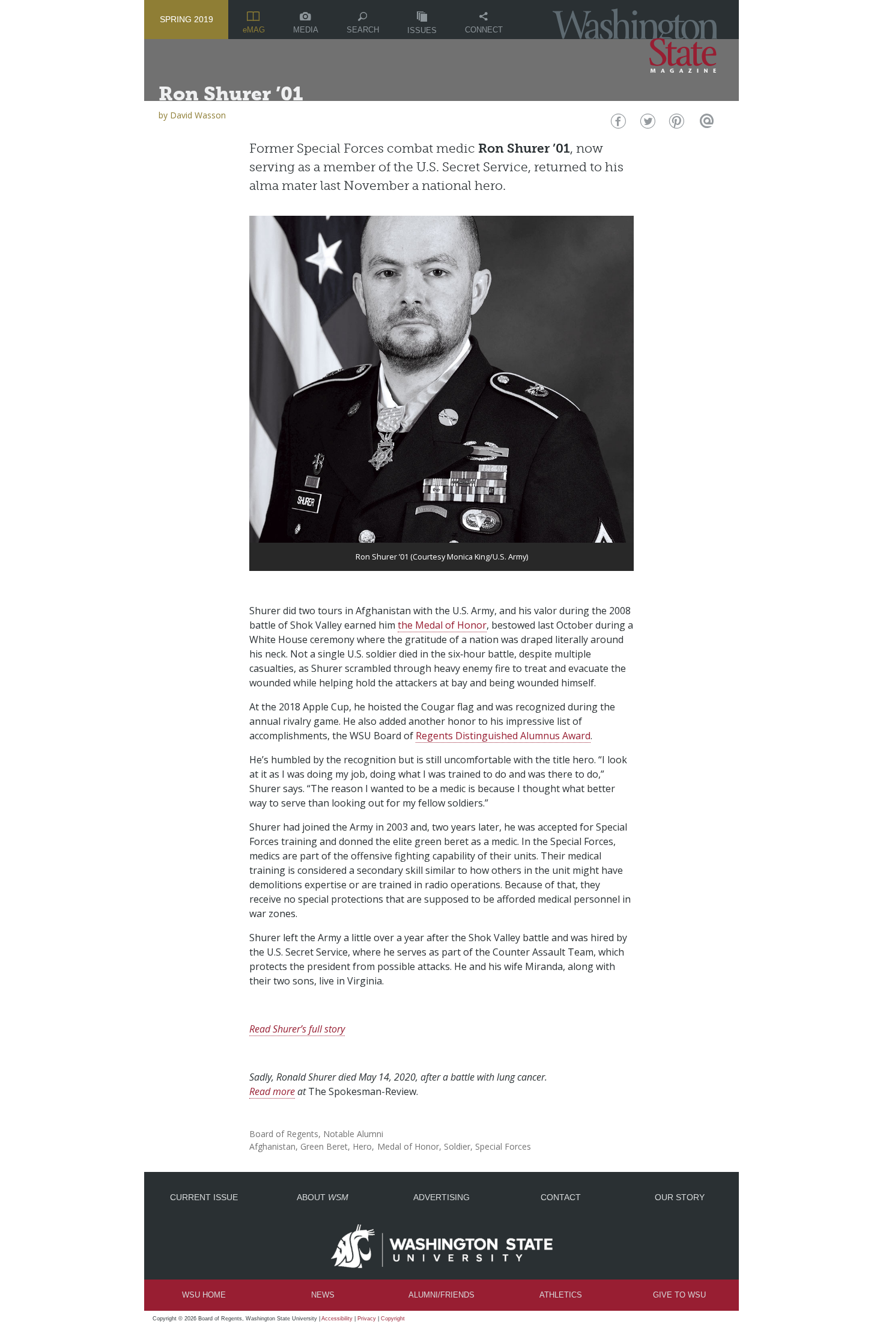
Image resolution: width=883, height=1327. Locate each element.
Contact (561, 1197)
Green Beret (324, 1146)
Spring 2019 (186, 19)
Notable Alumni (353, 1133)
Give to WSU (679, 1294)
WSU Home (204, 1294)
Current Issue (204, 1197)
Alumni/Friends (441, 1294)
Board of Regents (283, 1133)
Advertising (441, 1197)
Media (305, 29)
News (323, 1294)
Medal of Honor (408, 1146)
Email (704, 124)
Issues (422, 30)
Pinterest (675, 124)
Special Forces (503, 1146)
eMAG (254, 29)
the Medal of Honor (442, 625)
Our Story (680, 1197)
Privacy (366, 1319)
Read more (272, 1091)
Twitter (646, 124)
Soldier (457, 1146)
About (322, 1197)
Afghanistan (272, 1146)
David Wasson (198, 115)
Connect (484, 29)
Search (363, 29)
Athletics (560, 1294)
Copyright (393, 1319)
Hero (362, 1146)
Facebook (617, 124)
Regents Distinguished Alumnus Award (503, 735)
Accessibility (337, 1319)
